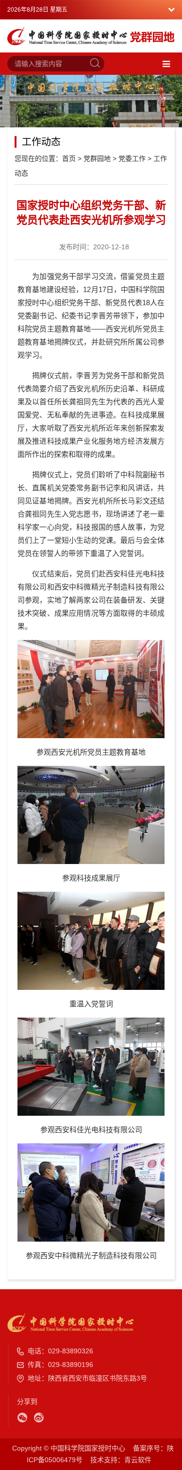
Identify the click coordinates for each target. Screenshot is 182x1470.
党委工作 (132, 158)
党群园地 (97, 158)
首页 (69, 158)
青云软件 (137, 1460)
